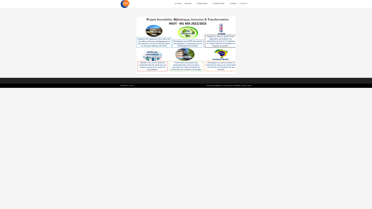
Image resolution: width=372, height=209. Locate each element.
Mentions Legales (246, 85)
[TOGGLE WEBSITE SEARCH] (251, 3)
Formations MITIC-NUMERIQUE (232, 85)
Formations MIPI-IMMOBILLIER (214, 85)
